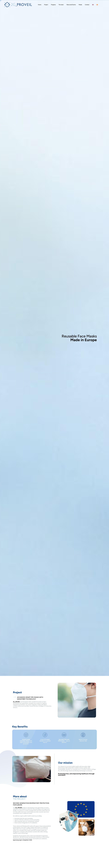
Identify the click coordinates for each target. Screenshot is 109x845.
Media (80, 4)
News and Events (71, 4)
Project (46, 4)
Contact (87, 4)
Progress (53, 4)
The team (61, 4)
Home (39, 4)
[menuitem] (93, 4)
